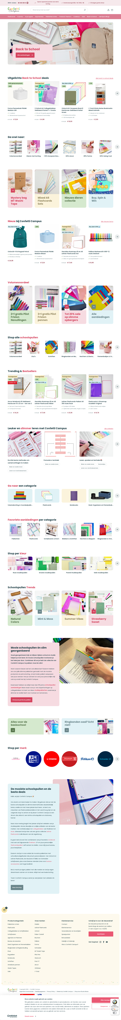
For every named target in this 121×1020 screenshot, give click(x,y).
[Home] (14, 10)
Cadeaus (76, 17)
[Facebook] (103, 942)
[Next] (117, 93)
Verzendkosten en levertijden (71, 931)
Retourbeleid (66, 938)
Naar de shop (17, 887)
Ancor (37, 965)
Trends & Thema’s (65, 17)
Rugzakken (11, 955)
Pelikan (37, 941)
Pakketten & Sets (51, 17)
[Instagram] (100, 942)
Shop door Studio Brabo (81, 991)
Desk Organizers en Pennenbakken (19, 944)
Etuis (9, 951)
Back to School (92, 17)
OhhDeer (38, 968)
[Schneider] (105, 759)
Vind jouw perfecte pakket (21, 700)
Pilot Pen (37, 955)
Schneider (38, 948)
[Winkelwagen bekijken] (112, 10)
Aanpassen (104, 1006)
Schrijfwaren (12, 934)
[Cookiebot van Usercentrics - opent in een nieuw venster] (12, 1016)
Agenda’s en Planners (15, 938)
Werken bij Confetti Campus (65, 991)
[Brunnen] (69, 759)
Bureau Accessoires (14, 941)
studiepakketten (40, 690)
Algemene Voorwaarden (26, 991)
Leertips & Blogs (104, 17)
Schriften (11, 961)
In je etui (20, 17)
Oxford (37, 931)
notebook (51, 840)
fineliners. (32, 842)
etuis (12, 831)
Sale (83, 17)
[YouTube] (107, 942)
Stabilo (37, 924)
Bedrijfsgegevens (40, 991)
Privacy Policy (51, 991)
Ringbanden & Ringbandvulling (18, 948)
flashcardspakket (17, 845)
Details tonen (29, 1016)
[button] (30, 119)
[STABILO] (51, 759)
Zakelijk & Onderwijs (68, 941)
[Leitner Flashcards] (15, 759)
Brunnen (37, 938)
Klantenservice (66, 928)
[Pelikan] (87, 759)
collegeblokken (38, 829)
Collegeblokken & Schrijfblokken (18, 931)
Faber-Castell (39, 934)
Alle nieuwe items (107, 221)
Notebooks (11, 958)
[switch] (115, 1013)
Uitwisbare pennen (14, 965)
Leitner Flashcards (41, 928)
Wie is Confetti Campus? (70, 944)
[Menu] (118, 1000)
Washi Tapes (12, 968)
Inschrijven (101, 934)
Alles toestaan (105, 1000)
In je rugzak (29, 17)
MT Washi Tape (40, 951)
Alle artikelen (108, 429)
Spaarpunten (66, 934)
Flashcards (11, 17)
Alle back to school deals (104, 78)
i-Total (37, 971)
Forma (37, 944)
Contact (64, 924)
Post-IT (37, 961)
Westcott (38, 958)
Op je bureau (39, 17)
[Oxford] (33, 759)
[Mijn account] (108, 10)
